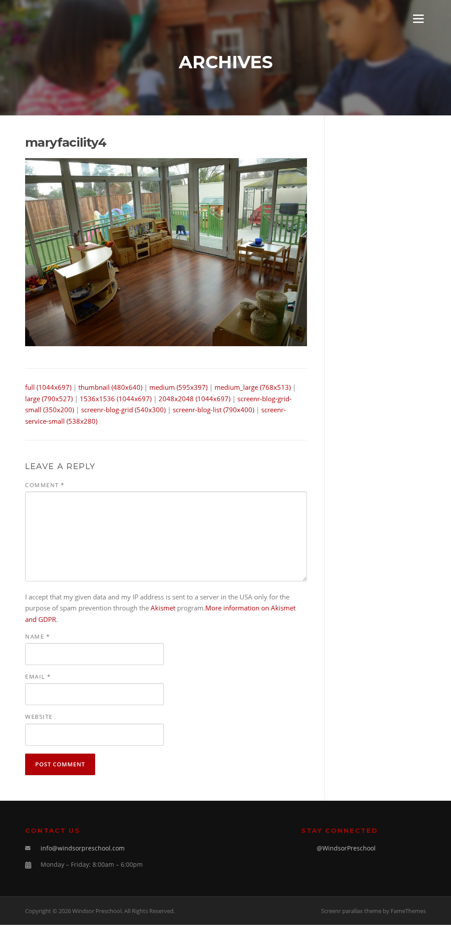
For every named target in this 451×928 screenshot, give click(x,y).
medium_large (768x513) (252, 387)
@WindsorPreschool (346, 848)
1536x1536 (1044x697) (116, 398)
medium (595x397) (178, 387)
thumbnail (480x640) (110, 387)
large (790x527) (49, 398)
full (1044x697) (48, 387)
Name (37, 636)
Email (38, 676)
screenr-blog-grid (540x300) (123, 409)
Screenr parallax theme (351, 911)
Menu (418, 18)
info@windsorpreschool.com (83, 848)
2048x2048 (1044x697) (194, 398)
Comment (45, 485)
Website (39, 717)
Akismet (163, 607)
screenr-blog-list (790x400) (213, 409)
